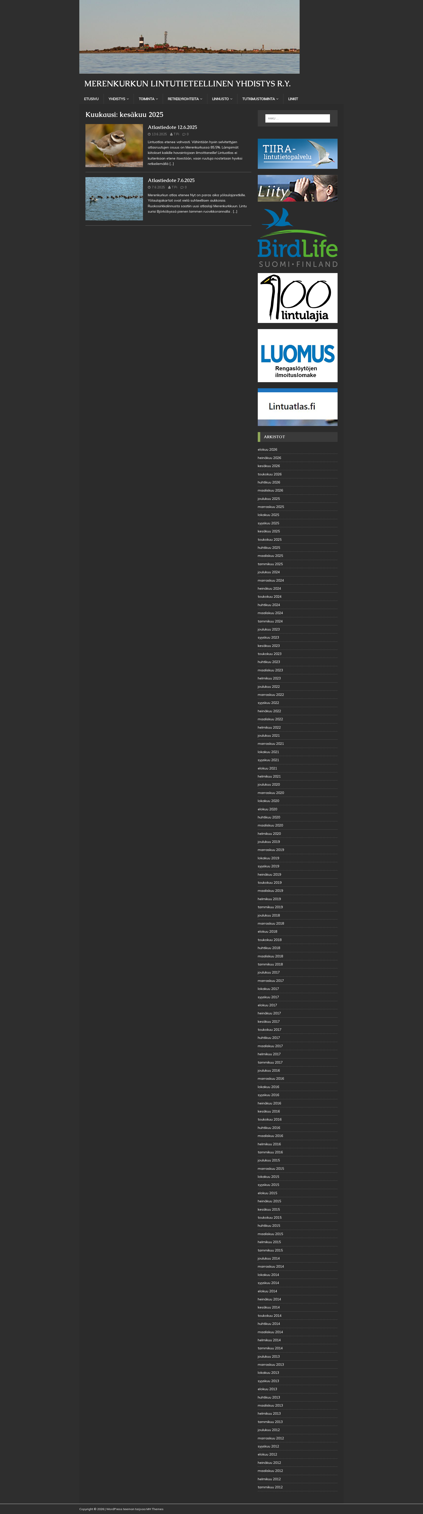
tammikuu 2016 (270, 1152)
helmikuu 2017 (269, 1054)
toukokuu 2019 (270, 882)
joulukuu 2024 (269, 572)
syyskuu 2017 (268, 997)
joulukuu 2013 (269, 1356)
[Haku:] (298, 118)
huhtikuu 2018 (269, 948)
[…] (171, 163)
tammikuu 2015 (270, 1250)
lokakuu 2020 (268, 801)
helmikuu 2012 (269, 1479)
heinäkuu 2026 (269, 458)
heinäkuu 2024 (269, 588)
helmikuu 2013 (269, 1413)
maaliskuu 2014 (270, 1332)
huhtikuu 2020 (269, 817)
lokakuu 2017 (268, 988)
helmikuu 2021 (269, 776)
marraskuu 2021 (271, 743)
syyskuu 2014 (268, 1283)
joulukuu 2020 (269, 784)
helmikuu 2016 (269, 1144)
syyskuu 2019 (268, 866)
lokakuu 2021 (268, 752)
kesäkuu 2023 (269, 645)
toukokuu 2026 (270, 474)
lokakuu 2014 (268, 1275)
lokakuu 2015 (268, 1176)
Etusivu (91, 99)
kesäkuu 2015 (269, 1209)
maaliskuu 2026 (270, 490)
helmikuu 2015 (269, 1242)
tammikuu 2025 (270, 564)
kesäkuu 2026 (269, 466)
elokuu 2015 (267, 1193)
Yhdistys (117, 99)
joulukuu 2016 (269, 1070)
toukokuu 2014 (270, 1315)
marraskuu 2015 (271, 1168)
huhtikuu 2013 (269, 1397)
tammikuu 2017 (270, 1062)
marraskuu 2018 (271, 923)
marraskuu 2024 (271, 580)
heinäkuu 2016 (269, 1103)
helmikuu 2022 (269, 727)
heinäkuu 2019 (269, 874)
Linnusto (220, 99)
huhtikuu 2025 (269, 547)
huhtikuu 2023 (269, 662)
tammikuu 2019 (270, 907)
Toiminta (146, 99)
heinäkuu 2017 (269, 1013)
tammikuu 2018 (270, 964)
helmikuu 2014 (269, 1340)
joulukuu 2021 (269, 735)
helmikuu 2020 (269, 833)
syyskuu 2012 (268, 1446)
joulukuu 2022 (269, 686)
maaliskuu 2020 (270, 825)
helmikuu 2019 (269, 899)
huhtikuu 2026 (269, 482)
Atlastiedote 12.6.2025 (172, 127)
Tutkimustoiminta (258, 99)
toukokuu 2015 (270, 1217)
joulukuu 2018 (269, 915)
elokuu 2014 (267, 1291)
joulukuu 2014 (269, 1258)
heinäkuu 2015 (269, 1201)
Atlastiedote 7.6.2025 (171, 180)
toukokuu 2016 (270, 1119)
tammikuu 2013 (270, 1422)
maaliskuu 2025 (270, 555)
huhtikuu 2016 (269, 1127)
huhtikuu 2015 (269, 1225)
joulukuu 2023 (269, 629)
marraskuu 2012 (271, 1438)
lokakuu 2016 (268, 1087)
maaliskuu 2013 (270, 1405)
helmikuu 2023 (269, 678)
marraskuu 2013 (271, 1364)
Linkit (293, 99)
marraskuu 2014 (271, 1266)
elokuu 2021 (267, 768)
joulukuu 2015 (269, 1160)
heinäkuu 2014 (269, 1299)
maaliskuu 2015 (270, 1234)
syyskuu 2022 (268, 702)
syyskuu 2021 (268, 760)
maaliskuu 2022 (270, 719)
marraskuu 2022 (271, 694)
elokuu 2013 (267, 1389)
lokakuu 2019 (268, 858)
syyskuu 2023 (268, 637)
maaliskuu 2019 (270, 890)
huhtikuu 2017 (269, 1037)
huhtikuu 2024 (269, 605)
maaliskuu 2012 (270, 1470)
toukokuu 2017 (270, 1029)
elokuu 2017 (267, 1005)
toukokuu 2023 (270, 654)
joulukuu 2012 (269, 1430)
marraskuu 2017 (271, 980)
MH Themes (155, 1509)
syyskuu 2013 (268, 1381)
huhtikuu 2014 (269, 1323)
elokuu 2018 (267, 931)
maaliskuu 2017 (270, 1046)
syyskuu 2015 (268, 1184)
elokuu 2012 (267, 1454)
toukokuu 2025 (270, 539)
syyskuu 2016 (268, 1095)
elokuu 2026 (267, 449)
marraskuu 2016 (271, 1078)
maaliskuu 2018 (270, 956)
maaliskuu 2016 (270, 1136)
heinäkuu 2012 (269, 1462)
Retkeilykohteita (183, 99)
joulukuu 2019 (269, 841)
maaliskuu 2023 (270, 670)
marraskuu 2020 (271, 793)
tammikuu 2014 (270, 1348)
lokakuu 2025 (268, 515)
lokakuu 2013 (268, 1372)
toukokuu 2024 (270, 596)
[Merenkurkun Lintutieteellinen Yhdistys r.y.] (189, 71)
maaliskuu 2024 (270, 613)
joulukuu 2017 (269, 972)
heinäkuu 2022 (269, 711)
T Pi (176, 134)
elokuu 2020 (267, 809)
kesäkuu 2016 (269, 1111)
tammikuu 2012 (270, 1487)
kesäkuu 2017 (269, 1021)
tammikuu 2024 (270, 621)
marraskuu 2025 (271, 507)
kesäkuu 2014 (269, 1307)
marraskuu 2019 (271, 850)
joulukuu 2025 (269, 498)
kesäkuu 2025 (269, 531)
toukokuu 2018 (270, 940)
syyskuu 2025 (268, 523)
